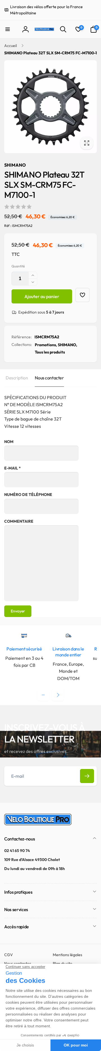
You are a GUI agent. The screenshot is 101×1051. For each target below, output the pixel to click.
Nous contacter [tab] (49, 378)
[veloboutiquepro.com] (38, 823)
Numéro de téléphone (28, 494)
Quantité (18, 266)
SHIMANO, (67, 344)
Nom (8, 441)
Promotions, (46, 344)
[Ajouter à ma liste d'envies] (82, 295)
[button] (7, 29)
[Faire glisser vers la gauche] (43, 695)
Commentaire (18, 521)
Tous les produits (50, 352)
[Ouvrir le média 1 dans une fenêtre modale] (50, 106)
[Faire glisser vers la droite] (58, 695)
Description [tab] (17, 378)
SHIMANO (15, 165)
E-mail (12, 468)
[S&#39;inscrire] (87, 776)
